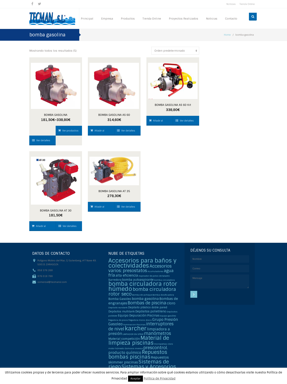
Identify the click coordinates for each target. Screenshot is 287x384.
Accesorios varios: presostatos (140, 268)
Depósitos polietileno (150, 311)
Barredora (114, 279)
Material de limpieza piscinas (138, 340)
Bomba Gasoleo (119, 299)
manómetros (157, 333)
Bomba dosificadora (163, 294)
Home (227, 34)
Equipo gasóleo (168, 315)
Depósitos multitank (121, 311)
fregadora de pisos (118, 320)
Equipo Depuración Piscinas (139, 315)
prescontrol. (155, 348)
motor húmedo (116, 348)
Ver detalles (43, 140)
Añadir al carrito (97, 132)
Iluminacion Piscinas (134, 324)
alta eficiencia (127, 275)
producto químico (124, 352)
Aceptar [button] (135, 378)
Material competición (124, 339)
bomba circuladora (164, 280)
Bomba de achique (142, 294)
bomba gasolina (145, 298)
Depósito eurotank (117, 307)
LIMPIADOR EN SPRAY (133, 334)
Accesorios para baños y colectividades (142, 263)
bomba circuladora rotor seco (142, 291)
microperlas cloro (163, 344)
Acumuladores (155, 271)
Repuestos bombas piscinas (137, 354)
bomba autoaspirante (138, 280)
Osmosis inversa (134, 348)
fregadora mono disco (140, 320)
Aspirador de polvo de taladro (154, 275)
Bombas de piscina (147, 303)
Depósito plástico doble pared (147, 307)
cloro (171, 303)
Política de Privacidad (160, 378)
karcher (135, 328)
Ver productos (70, 130)
